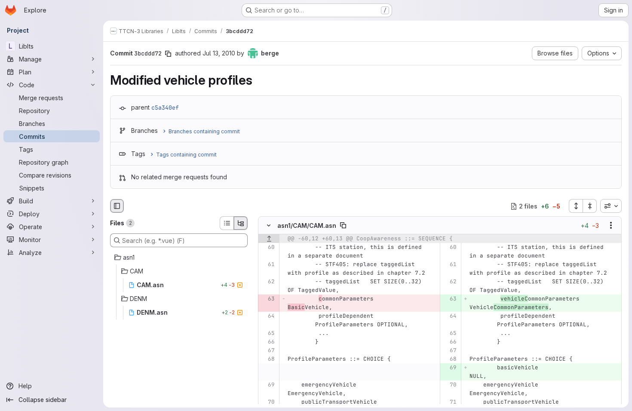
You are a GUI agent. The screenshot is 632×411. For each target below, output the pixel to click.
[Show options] (611, 226)
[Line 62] (268, 282)
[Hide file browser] (117, 206)
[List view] (226, 223)
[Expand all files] (576, 206)
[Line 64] (268, 316)
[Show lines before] (268, 239)
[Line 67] (268, 351)
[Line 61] (268, 265)
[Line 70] (449, 385)
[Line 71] (449, 402)
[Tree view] (241, 223)
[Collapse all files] (590, 206)
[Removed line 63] (268, 299)
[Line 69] (268, 385)
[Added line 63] (449, 299)
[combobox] (611, 206)
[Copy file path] (343, 226)
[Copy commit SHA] (168, 54)
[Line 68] (268, 359)
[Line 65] (268, 333)
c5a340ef (165, 107)
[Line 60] (268, 247)
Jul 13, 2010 (218, 53)
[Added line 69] (449, 368)
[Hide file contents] (269, 226)
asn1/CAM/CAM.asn (306, 225)
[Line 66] (268, 342)
